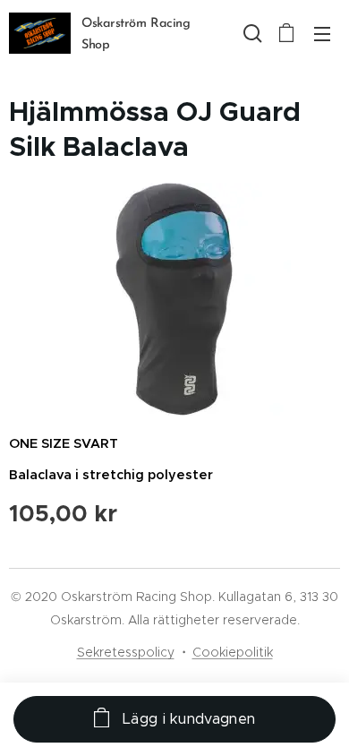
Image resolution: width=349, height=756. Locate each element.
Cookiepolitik (232, 652)
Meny (322, 33)
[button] (250, 33)
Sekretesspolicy (125, 652)
